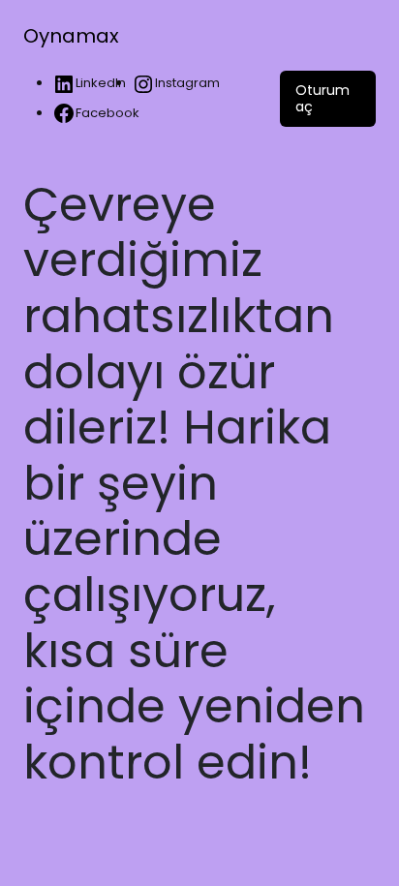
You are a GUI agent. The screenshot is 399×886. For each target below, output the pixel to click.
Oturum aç (322, 98)
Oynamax (71, 35)
